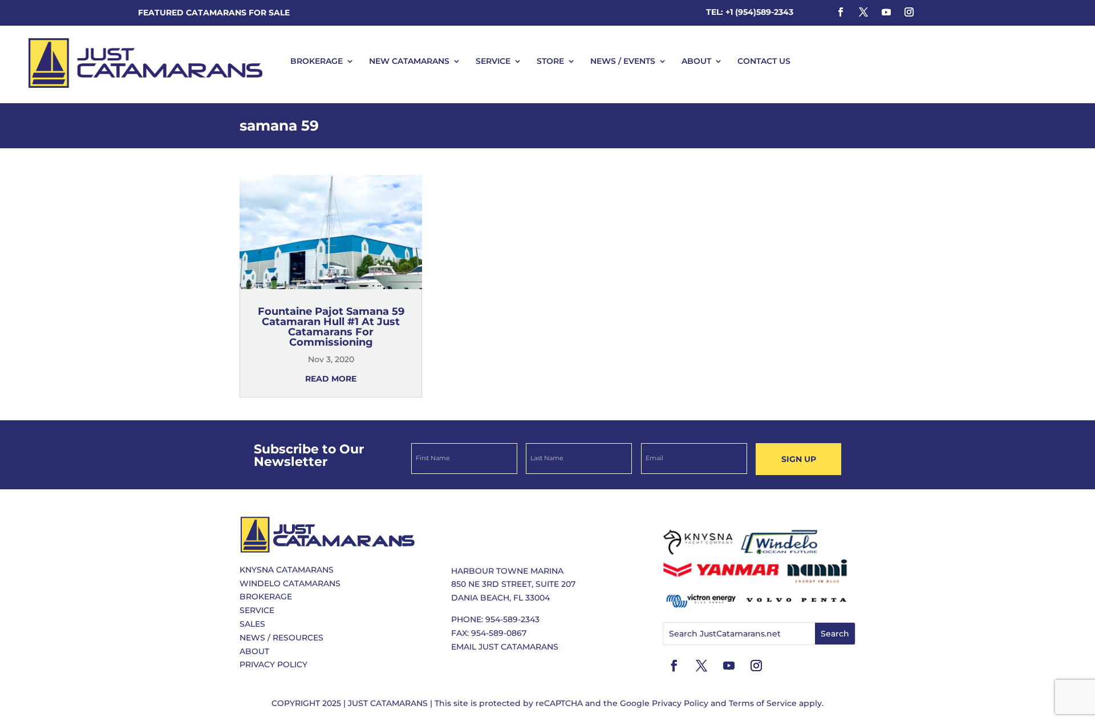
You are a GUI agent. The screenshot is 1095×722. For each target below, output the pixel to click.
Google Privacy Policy (664, 703)
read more (330, 379)
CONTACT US (763, 61)
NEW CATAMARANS (409, 61)
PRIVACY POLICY (273, 664)
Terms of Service (763, 703)
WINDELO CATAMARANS (290, 583)
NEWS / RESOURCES (281, 637)
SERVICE (493, 61)
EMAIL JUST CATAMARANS (504, 647)
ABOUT (696, 61)
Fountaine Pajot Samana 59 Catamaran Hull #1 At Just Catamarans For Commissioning (331, 326)
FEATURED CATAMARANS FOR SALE (214, 12)
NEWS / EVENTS (622, 61)
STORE (550, 61)
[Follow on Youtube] (886, 12)
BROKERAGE (316, 61)
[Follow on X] (863, 12)
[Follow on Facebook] (841, 12)
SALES (252, 624)
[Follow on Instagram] (909, 12)
